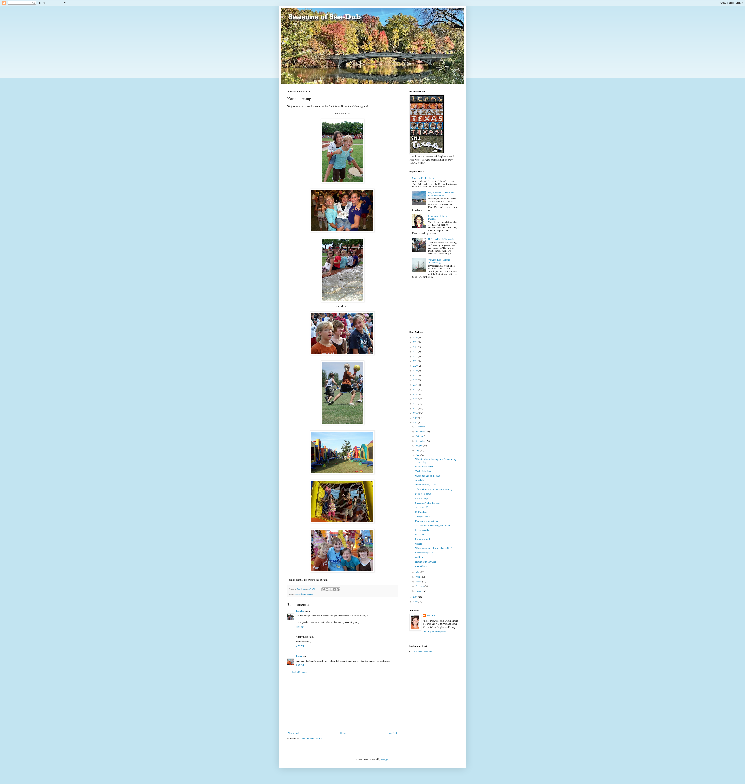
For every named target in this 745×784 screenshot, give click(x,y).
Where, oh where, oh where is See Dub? (433, 548)
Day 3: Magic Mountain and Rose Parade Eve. (441, 194)
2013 (415, 398)
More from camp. (423, 493)
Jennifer (300, 611)
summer (310, 593)
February (420, 586)
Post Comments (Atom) (311, 738)
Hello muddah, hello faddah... (441, 239)
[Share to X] (331, 589)
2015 (415, 389)
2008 (415, 422)
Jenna (299, 656)
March (419, 581)
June (418, 455)
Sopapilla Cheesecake (422, 651)
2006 (415, 601)
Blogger (384, 759)
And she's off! (421, 507)
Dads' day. (420, 534)
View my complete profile (434, 631)
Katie (303, 593)
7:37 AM (300, 626)
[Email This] (323, 589)
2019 (415, 370)
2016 (415, 384)
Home (343, 732)
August (419, 445)
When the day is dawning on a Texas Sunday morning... (435, 460)
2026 (415, 337)
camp (297, 593)
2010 (415, 412)
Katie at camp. (421, 498)
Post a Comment (299, 671)
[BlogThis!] (327, 589)
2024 (415, 346)
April (418, 576)
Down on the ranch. (424, 466)
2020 (415, 365)
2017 (415, 379)
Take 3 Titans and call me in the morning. (434, 489)
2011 (415, 408)
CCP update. (421, 511)
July (418, 450)
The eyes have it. (423, 516)
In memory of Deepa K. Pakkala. (439, 217)
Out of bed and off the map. (427, 475)
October (420, 436)
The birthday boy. (423, 470)
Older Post (392, 732)
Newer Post (293, 732)
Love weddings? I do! (425, 552)
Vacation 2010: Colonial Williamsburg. (439, 261)
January (419, 590)
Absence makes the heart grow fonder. (432, 525)
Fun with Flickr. (422, 566)
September (421, 440)
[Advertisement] (342, 702)
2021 (415, 361)
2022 (415, 356)
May (418, 571)
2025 (415, 342)
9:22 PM (300, 645)
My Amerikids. (422, 529)
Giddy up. (419, 557)
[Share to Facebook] (334, 589)
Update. (418, 543)
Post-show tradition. (424, 539)
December (420, 426)
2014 (415, 394)
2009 (415, 417)
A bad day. (420, 480)
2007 (415, 596)
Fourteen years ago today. (427, 520)
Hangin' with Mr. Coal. (425, 561)
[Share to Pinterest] (338, 589)
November (421, 431)
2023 (415, 351)
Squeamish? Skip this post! (424, 177)
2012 (415, 403)
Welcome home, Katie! (425, 484)
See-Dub (430, 615)
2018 (415, 375)
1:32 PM (300, 665)
